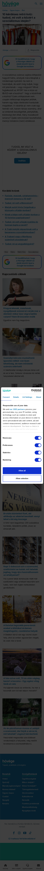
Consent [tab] (6, 397)
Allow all (22, 471)
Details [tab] (16, 397)
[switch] (38, 445)
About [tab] (38, 397)
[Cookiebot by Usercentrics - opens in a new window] (31, 390)
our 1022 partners (17, 409)
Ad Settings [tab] (27, 397)
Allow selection (22, 478)
